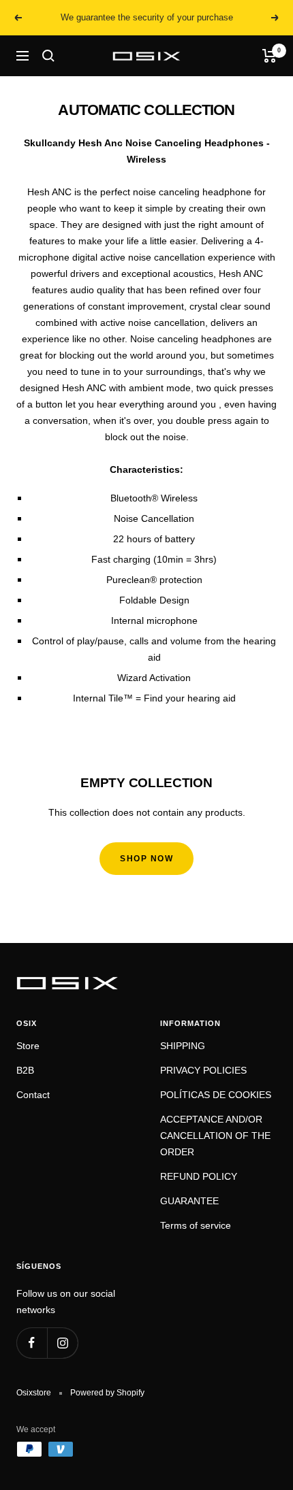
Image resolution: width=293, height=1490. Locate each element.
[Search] (48, 56)
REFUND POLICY (198, 1176)
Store (28, 1045)
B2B (25, 1070)
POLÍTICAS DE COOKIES (215, 1094)
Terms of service (195, 1225)
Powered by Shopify (107, 1392)
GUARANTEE (189, 1200)
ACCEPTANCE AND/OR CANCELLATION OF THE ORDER (215, 1135)
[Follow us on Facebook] (31, 1342)
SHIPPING (182, 1045)
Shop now (146, 858)
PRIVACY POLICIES (203, 1070)
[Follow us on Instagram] (62, 1342)
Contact (33, 1094)
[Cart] (269, 56)
